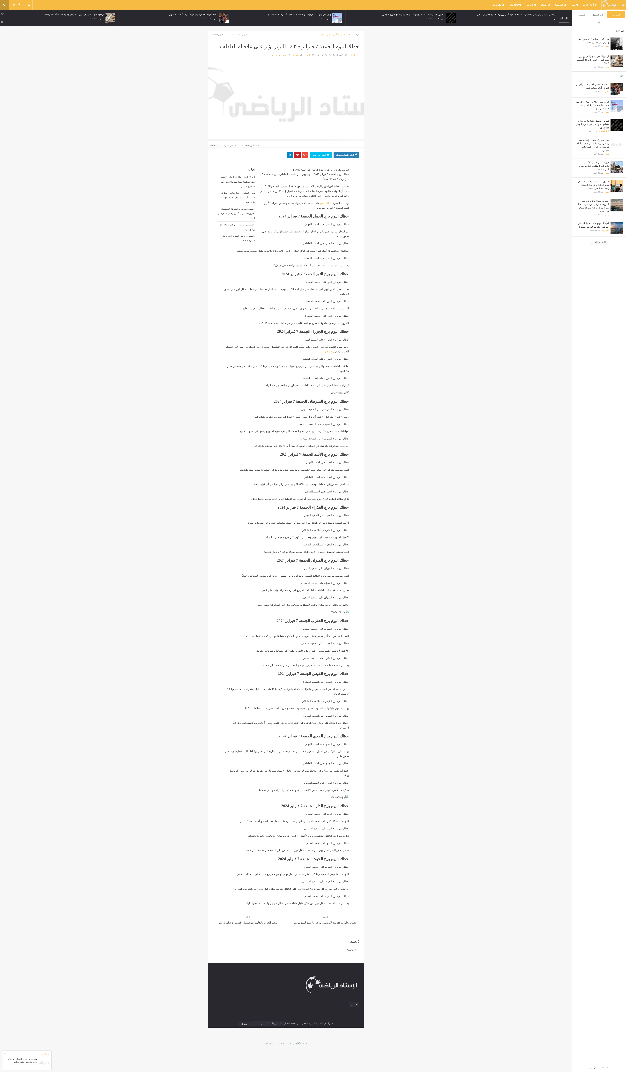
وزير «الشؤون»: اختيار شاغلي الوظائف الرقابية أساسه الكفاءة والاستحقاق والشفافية (238, 197)
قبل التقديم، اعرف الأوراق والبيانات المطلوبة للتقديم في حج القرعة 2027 (593, 166)
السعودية (559, 5)
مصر (573, 5)
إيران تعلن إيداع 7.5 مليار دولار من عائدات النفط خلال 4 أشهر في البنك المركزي (592, 105)
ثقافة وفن (514, 5)
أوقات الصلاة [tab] (599, 15)
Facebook (352, 950)
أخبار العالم (589, 5)
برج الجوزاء (329, 351)
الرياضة (530, 5)
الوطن (320, 34)
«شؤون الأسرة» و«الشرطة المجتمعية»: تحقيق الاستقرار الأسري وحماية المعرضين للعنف (236, 213)
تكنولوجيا (497, 5)
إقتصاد (544, 5)
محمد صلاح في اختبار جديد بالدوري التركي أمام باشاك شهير (80, 14)
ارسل (307, 55)
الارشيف (344, 34)
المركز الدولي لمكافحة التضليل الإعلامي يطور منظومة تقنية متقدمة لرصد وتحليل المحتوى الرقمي (237, 182)
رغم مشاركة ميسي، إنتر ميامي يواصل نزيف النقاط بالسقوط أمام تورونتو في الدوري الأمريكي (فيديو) (403, 14)
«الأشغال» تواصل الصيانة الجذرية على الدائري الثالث (238, 238)
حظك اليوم (326, 203)
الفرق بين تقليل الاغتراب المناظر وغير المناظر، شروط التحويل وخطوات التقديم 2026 (593, 185)
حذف (274, 55)
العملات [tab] (616, 15)
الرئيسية (355, 34)
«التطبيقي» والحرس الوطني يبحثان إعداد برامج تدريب (236, 227)
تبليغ (285, 55)
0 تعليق (319, 55)
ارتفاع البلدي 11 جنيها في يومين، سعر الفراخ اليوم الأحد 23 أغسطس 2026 (592, 60)
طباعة (295, 55)
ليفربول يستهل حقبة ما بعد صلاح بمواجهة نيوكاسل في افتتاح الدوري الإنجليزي (592, 124)
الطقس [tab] (582, 15)
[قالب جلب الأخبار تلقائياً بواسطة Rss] (282, 1043)
